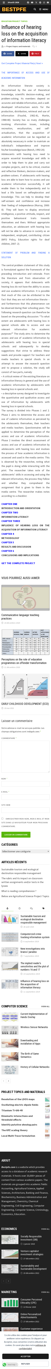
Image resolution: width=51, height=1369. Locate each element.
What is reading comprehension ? (18, 891)
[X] (37, 2)
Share (9, 53)
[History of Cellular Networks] (9, 1067)
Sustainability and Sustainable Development (34, 1267)
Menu (45, 9)
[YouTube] (32, 2)
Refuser (25, 1363)
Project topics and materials (18, 46)
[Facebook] (28, 2)
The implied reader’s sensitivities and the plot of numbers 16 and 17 (35, 966)
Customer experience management (32, 1330)
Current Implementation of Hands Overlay (34, 1015)
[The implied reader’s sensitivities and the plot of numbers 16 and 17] (9, 963)
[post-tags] (44, 908)
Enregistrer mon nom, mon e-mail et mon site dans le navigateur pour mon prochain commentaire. (25, 822)
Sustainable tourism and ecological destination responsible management (33, 919)
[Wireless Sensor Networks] (9, 1027)
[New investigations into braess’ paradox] (9, 949)
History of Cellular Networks (35, 1066)
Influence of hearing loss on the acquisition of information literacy (35, 984)
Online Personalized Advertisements (31, 1316)
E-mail (5, 792)
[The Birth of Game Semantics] (9, 1054)
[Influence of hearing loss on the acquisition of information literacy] (9, 981)
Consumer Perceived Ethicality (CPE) (31, 1301)
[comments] (32, 908)
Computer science (14, 1006)
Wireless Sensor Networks (34, 1027)
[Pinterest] (40, 2)
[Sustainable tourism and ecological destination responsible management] (9, 916)
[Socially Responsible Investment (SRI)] (9, 1236)
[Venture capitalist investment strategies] (9, 1251)
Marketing (9, 1292)
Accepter (25, 1356)
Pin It (37, 53)
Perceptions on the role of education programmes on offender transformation (23, 661)
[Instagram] (44, 2)
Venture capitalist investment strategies (32, 1253)
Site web (5, 805)
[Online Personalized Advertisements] (9, 1314)
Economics (9, 1229)
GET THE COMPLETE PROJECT (18, 563)
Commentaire (9, 738)
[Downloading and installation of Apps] (9, 1040)
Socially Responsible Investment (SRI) (31, 1238)
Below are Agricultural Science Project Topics (25, 896)
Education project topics (14, 21)
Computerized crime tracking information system (35, 936)
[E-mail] (48, 2)
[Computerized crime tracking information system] (9, 934)
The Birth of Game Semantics (30, 1055)
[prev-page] (3, 1081)
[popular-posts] (7, 908)
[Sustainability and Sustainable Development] (9, 1266)
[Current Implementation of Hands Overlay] (9, 1014)
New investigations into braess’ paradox (33, 950)
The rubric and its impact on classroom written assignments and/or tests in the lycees (22, 882)
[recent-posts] (19, 908)
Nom (4, 778)
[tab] (7, 908)
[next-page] (8, 1081)
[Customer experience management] (9, 1329)
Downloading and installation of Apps (30, 1042)
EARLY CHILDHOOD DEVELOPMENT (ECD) (25, 704)
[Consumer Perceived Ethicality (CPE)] (9, 1300)
